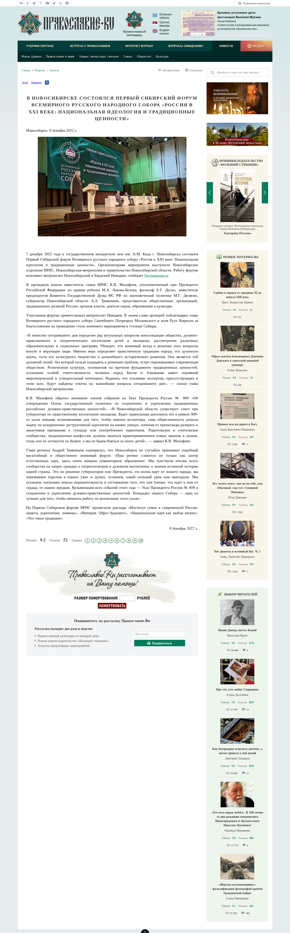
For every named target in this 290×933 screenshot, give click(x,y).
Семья (127, 56)
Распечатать (196, 70)
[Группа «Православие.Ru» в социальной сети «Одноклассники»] (27, 3)
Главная (26, 70)
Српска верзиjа (164, 23)
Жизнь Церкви (31, 56)
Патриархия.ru (156, 275)
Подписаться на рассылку (256, 3)
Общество (144, 56)
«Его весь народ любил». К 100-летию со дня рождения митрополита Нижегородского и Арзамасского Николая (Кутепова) (237, 818)
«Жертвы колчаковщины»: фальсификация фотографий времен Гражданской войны (237, 888)
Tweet (25, 82)
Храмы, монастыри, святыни (99, 56)
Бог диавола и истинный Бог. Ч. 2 (237, 551)
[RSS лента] (60, 3)
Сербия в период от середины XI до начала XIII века (237, 294)
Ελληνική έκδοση (165, 16)
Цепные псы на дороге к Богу (237, 424)
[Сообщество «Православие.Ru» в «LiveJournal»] (41, 3)
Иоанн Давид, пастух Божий (237, 630)
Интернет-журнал (139, 46)
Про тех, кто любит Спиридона (237, 689)
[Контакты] (67, 3)
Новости (226, 46)
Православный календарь (134, 33)
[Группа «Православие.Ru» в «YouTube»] (47, 3)
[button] (194, 35)
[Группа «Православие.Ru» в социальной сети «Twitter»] (34, 3)
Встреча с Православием (90, 46)
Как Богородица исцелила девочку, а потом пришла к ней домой (237, 750)
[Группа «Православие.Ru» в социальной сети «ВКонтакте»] (21, 3)
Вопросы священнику (185, 46)
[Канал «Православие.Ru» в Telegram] (54, 3)
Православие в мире (60, 56)
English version (164, 31)
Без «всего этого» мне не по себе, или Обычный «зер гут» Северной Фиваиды (237, 487)
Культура (162, 56)
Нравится (36, 82)
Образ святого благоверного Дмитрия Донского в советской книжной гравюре (237, 360)
